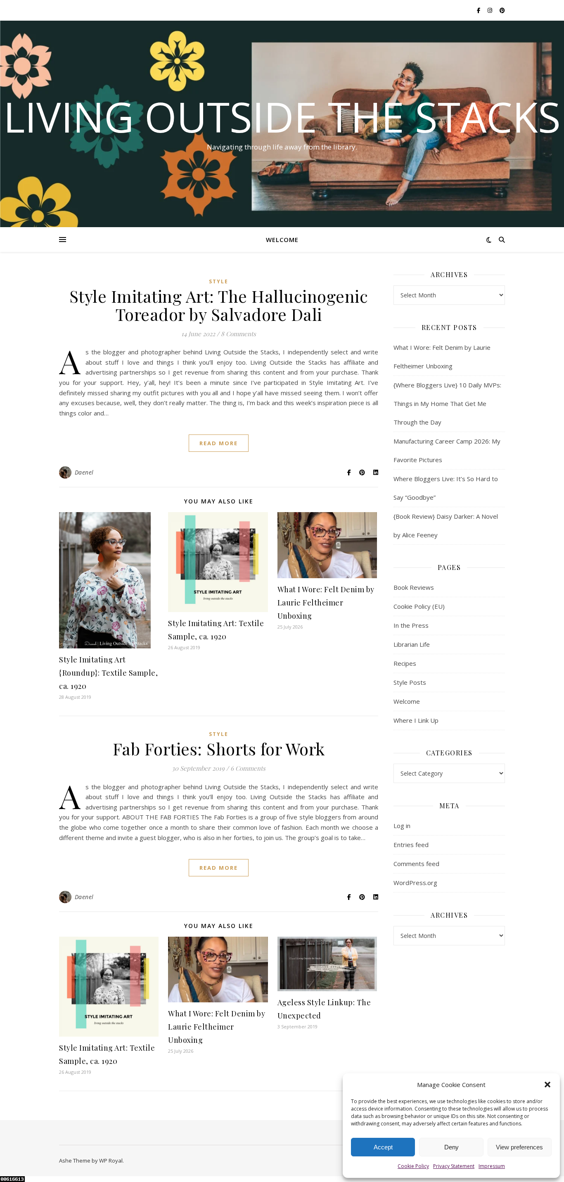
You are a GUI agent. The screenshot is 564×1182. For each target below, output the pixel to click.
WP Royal (111, 1160)
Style (218, 281)
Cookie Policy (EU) (419, 606)
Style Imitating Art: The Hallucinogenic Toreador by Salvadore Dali (218, 305)
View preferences (519, 1147)
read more (218, 443)
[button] (547, 1084)
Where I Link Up (415, 720)
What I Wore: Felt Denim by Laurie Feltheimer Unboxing (325, 602)
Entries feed (411, 844)
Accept (383, 1147)
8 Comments (238, 334)
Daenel (84, 472)
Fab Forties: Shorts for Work (219, 749)
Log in (401, 825)
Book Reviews (413, 587)
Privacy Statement (453, 1166)
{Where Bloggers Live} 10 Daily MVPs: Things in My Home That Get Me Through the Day (447, 403)
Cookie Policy (413, 1166)
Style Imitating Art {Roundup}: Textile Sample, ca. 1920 (108, 673)
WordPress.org (415, 882)
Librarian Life (411, 644)
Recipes (404, 663)
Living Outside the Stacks (282, 116)
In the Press (411, 625)
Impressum (492, 1166)
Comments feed (416, 863)
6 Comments (247, 768)
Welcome (282, 239)
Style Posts (409, 682)
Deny (451, 1147)
